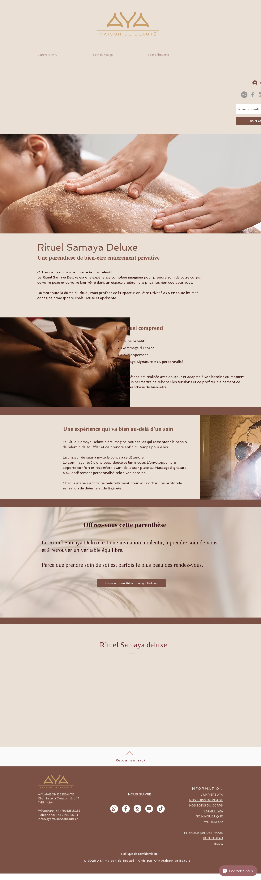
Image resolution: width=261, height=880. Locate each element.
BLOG (218, 843)
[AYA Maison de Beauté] (252, 94)
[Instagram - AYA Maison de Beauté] (137, 809)
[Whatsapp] (244, 94)
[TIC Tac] (161, 809)
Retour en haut (130, 760)
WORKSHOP (213, 822)
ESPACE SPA (213, 811)
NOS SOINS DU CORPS (206, 805)
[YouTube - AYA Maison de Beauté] (149, 809)
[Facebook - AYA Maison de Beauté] (126, 809)
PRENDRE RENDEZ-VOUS (203, 833)
